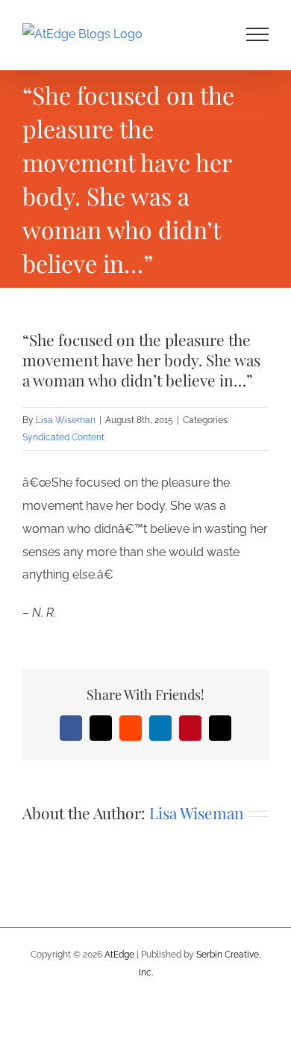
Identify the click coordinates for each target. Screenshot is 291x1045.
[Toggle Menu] (258, 34)
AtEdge (119, 954)
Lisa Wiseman (66, 420)
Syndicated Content (63, 437)
